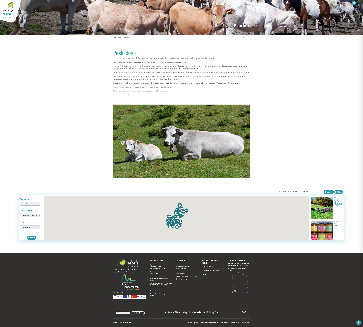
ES (321, 3)
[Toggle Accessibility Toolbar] (358, 322)
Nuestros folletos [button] (174, 312)
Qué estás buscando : (27, 210)
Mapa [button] (339, 192)
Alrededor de (24, 199)
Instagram (341, 3)
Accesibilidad (245, 323)
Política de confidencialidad (209, 323)
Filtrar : (22, 222)
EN (324, 3)
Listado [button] (329, 192)
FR (317, 3)
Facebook (338, 3)
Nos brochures (299, 3)
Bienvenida (117, 37)
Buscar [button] (32, 238)
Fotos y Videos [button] (214, 312)
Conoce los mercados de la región (124, 95)
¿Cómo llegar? (235, 323)
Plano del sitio (224, 323)
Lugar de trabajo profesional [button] (194, 312)
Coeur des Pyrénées (193, 323)
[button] (356, 3)
